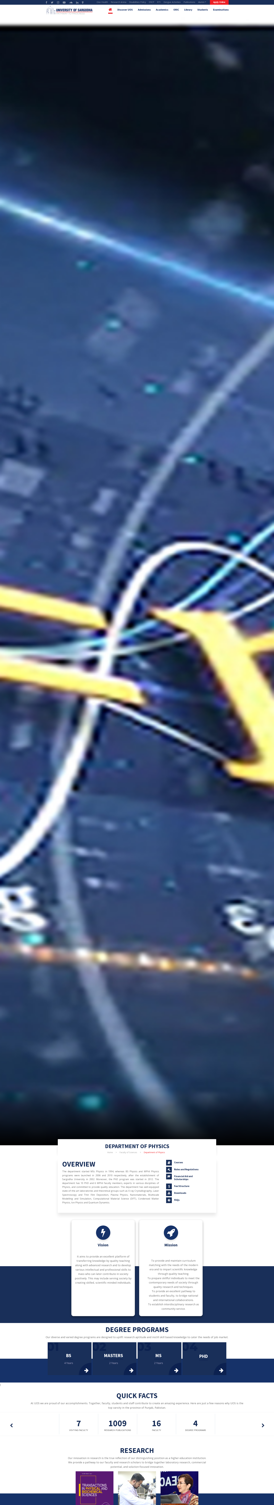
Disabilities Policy (137, 2)
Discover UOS (125, 9)
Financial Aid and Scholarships (183, 1178)
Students (202, 9)
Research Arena (118, 2)
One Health (102, 2)
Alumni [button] (201, 2)
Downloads (180, 1193)
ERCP (151, 2)
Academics (162, 9)
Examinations (221, 9)
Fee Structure (181, 1186)
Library (188, 9)
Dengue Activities (172, 2)
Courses (178, 1162)
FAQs (177, 1200)
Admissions (144, 9)
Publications (189, 2)
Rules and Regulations (186, 1169)
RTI (159, 2)
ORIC (176, 9)
